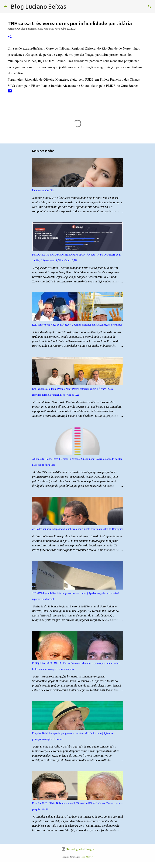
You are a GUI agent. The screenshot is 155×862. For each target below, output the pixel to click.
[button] (10, 36)
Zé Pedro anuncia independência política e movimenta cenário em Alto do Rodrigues (77, 529)
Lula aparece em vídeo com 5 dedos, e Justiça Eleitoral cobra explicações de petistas (77, 324)
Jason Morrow (87, 856)
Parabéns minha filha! (43, 190)
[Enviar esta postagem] (10, 92)
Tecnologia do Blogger (80, 849)
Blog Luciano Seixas (38, 6)
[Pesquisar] (71, 6)
